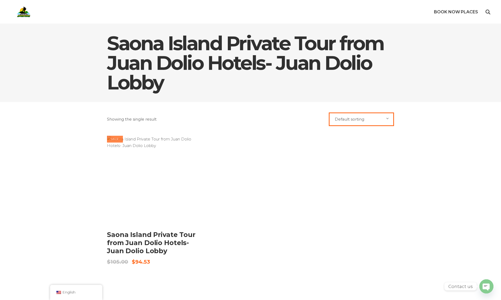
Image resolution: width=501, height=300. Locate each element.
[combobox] (361, 119)
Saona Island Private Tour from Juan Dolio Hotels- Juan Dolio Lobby (151, 243)
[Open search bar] (488, 12)
